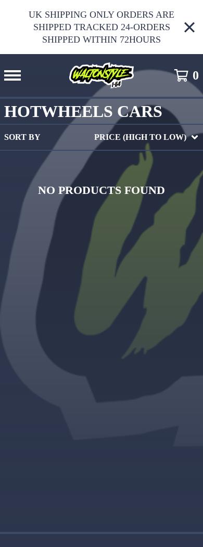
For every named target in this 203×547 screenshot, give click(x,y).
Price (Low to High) (120, 280)
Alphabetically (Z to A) (131, 230)
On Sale (92, 180)
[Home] (101, 75)
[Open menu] (12, 75)
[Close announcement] (189, 27)
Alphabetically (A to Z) (131, 214)
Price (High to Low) (120, 297)
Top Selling (102, 197)
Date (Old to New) (117, 263)
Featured (97, 164)
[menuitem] (101, 137)
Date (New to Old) (117, 247)
